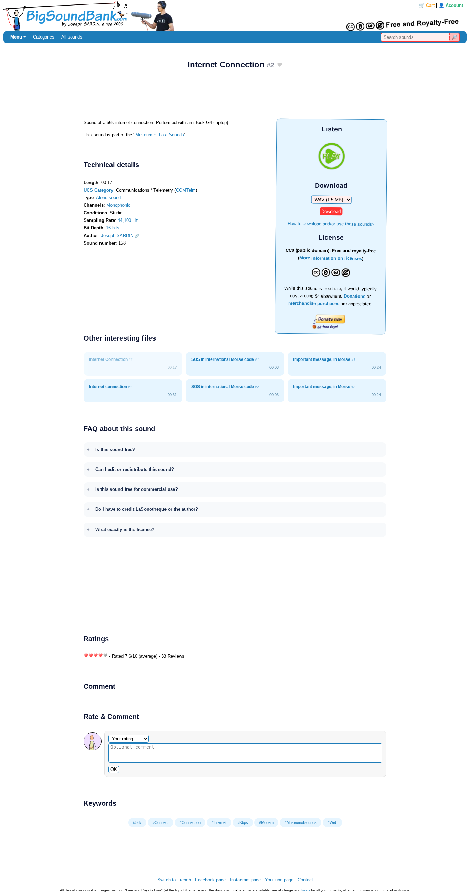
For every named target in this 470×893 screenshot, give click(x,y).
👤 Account (451, 5)
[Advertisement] (235, 96)
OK (113, 769)
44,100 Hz (128, 220)
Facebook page (210, 879)
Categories (43, 37)
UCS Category (98, 190)
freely (305, 890)
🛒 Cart (427, 5)
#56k (137, 822)
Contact (305, 879)
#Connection (190, 822)
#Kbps (242, 822)
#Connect (160, 822)
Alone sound (108, 197)
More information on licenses (330, 258)
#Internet (219, 822)
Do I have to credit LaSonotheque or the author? (146, 509)
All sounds (71, 37)
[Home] (235, 15)
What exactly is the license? (124, 529)
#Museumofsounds (301, 822)
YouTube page (279, 879)
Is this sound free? (115, 449)
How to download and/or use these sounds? (331, 223)
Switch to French (174, 879)
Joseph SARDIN (117, 235)
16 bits (112, 227)
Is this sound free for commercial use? (136, 489)
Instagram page (245, 879)
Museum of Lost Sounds (159, 134)
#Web (332, 822)
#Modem (266, 822)
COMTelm (186, 190)
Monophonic (118, 205)
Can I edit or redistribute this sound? (134, 469)
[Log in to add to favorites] (279, 65)
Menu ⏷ (18, 37)
